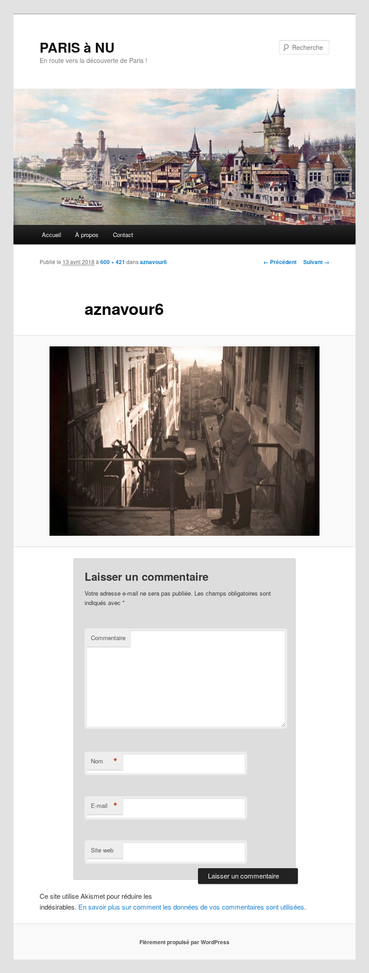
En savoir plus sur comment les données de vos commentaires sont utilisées (191, 906)
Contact (123, 234)
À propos (87, 234)
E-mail (104, 805)
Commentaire (108, 637)
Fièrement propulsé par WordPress (185, 942)
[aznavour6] (184, 441)
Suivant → (316, 262)
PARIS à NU (77, 47)
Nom (104, 761)
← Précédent (280, 262)
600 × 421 (112, 262)
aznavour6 (153, 262)
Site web (102, 850)
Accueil (51, 234)
